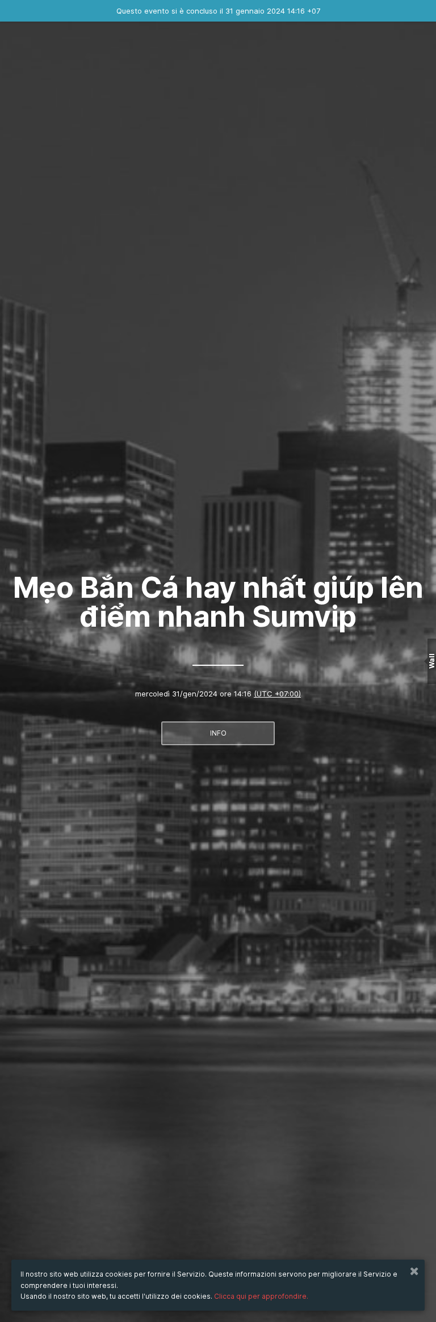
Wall (431, 661)
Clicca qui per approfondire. (261, 1296)
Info (218, 733)
